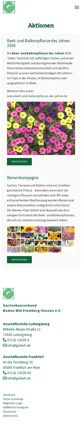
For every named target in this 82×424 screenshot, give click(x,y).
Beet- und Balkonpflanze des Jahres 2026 (38, 43)
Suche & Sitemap (13, 399)
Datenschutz (10, 416)
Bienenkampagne (22, 177)
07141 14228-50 (19, 372)
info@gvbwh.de (18, 345)
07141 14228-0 (18, 340)
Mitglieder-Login (12, 403)
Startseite (9, 395)
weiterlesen (19, 161)
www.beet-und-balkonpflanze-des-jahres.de (37, 96)
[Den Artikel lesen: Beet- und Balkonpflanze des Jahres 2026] (41, 128)
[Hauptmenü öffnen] (77, 7)
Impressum (9, 412)
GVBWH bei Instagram (15, 407)
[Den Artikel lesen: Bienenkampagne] (41, 239)
